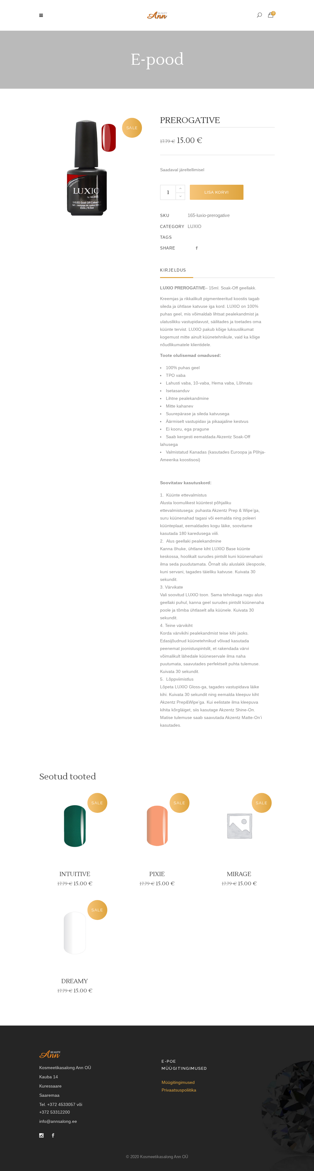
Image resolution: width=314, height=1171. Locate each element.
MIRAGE (239, 874)
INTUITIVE (74, 874)
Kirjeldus (173, 270)
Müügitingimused (178, 1082)
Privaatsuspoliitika (179, 1090)
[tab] (176, 270)
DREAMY (74, 981)
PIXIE (157, 874)
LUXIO (194, 226)
